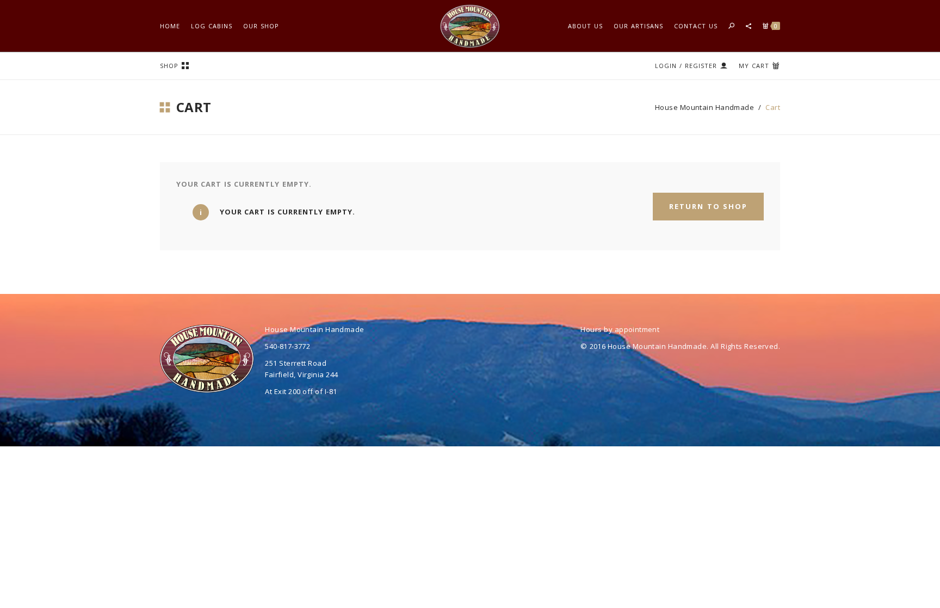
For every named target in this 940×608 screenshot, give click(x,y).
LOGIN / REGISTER (686, 66)
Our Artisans (638, 26)
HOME (170, 26)
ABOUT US (585, 26)
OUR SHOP (261, 26)
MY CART (754, 66)
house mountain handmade (704, 107)
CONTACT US (696, 26)
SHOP (169, 66)
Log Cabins (211, 26)
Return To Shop (708, 206)
